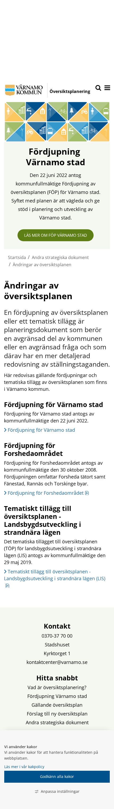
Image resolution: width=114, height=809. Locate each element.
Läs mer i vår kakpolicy (24, 766)
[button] (107, 88)
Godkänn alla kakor (57, 776)
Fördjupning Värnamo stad (57, 696)
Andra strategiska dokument (60, 257)
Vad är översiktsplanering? (57, 687)
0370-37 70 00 (57, 636)
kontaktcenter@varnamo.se (57, 662)
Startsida (17, 257)
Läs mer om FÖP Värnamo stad (55, 235)
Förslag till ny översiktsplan (57, 713)
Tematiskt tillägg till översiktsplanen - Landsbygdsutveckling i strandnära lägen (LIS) (54, 578)
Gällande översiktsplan (57, 705)
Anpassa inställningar (60, 791)
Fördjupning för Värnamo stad (41, 430)
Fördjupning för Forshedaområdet (48, 493)
